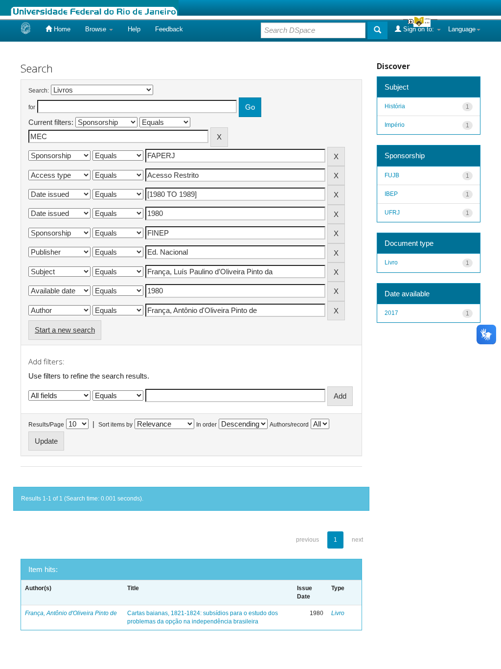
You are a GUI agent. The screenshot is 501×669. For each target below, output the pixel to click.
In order (206, 424)
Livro (337, 613)
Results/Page (46, 424)
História (395, 106)
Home (61, 29)
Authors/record (289, 424)
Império (395, 124)
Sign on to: (418, 29)
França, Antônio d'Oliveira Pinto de (71, 613)
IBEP (391, 194)
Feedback (169, 29)
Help (134, 29)
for (31, 107)
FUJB (392, 175)
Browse (96, 29)
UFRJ (392, 212)
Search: (38, 90)
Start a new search (65, 330)
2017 (391, 313)
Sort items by (115, 424)
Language (462, 29)
